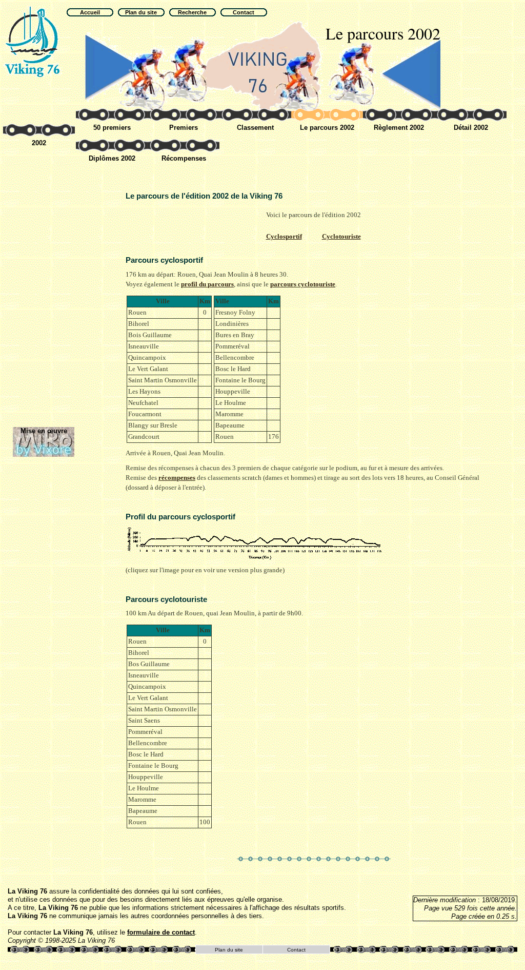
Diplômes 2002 (112, 158)
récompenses (176, 477)
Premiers (183, 127)
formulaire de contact (161, 932)
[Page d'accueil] (33, 41)
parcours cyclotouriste (302, 284)
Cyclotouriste (341, 236)
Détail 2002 (471, 127)
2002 (39, 143)
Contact (296, 950)
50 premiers (112, 127)
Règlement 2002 (399, 127)
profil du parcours (207, 284)
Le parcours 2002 (327, 127)
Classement (255, 127)
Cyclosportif (284, 236)
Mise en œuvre (44, 431)
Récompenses (183, 158)
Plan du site (229, 950)
